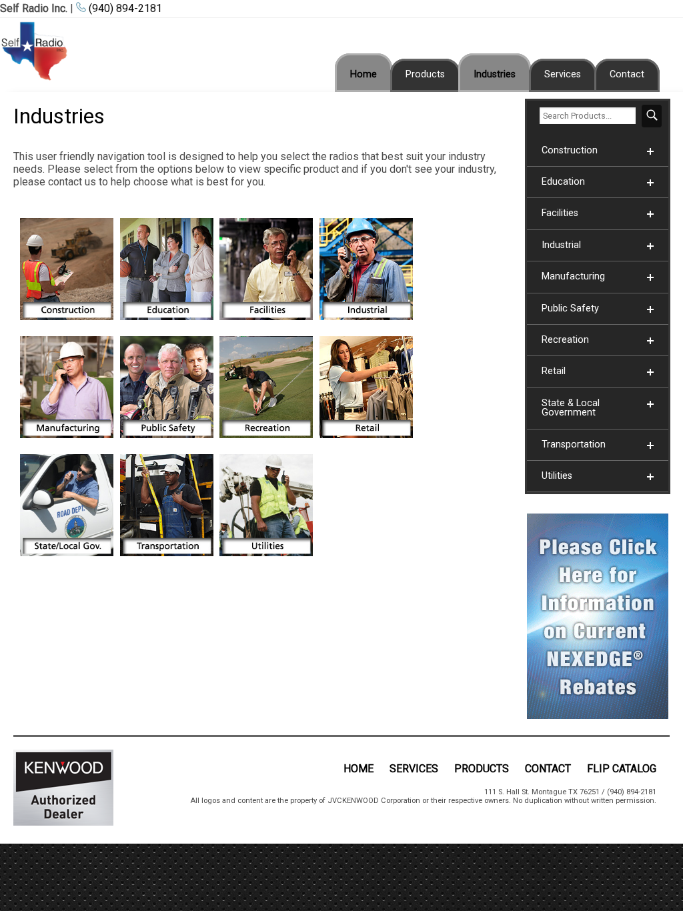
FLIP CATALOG (621, 768)
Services (562, 74)
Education (563, 181)
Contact (627, 74)
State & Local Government (571, 407)
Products (425, 74)
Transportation (574, 444)
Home (363, 74)
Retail (554, 371)
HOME (359, 768)
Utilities (557, 476)
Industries (495, 74)
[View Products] (66, 323)
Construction (570, 150)
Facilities (560, 213)
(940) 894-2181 (124, 8)
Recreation (565, 339)
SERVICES (414, 768)
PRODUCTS (481, 768)
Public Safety (570, 308)
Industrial (561, 245)
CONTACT (548, 768)
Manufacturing (573, 276)
